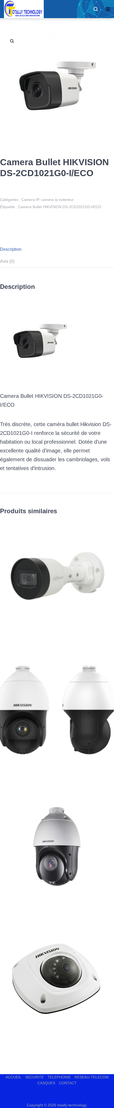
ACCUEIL (13, 1077)
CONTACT (68, 1083)
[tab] (57, 249)
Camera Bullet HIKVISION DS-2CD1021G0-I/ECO (59, 207)
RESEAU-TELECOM (91, 1077)
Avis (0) (7, 261)
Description (10, 249)
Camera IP (30, 199)
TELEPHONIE (59, 1077)
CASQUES (46, 1083)
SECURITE (34, 1077)
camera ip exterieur (57, 199)
